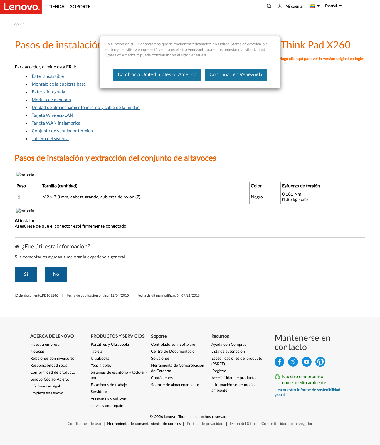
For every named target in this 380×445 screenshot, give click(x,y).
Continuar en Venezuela (235, 74)
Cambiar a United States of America (157, 74)
